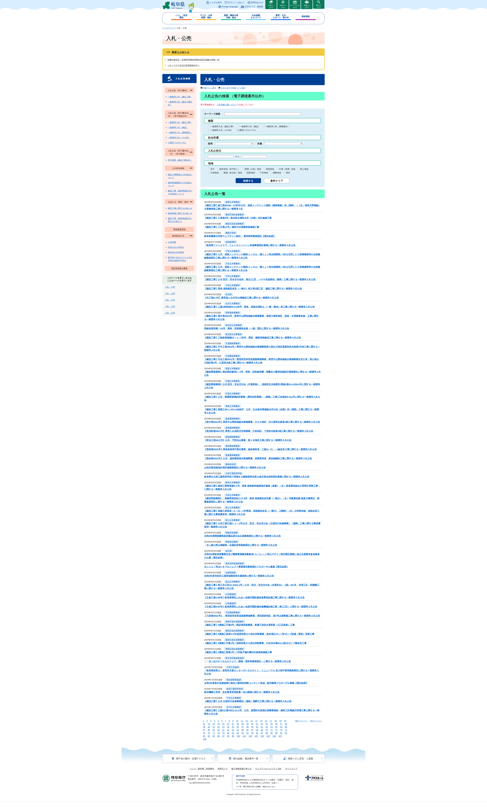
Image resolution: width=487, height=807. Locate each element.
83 (242, 733)
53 (271, 727)
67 (252, 730)
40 (209, 727)
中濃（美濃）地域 (287, 169)
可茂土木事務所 (232, 381)
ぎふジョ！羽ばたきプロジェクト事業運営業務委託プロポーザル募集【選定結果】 (246, 566)
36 (276, 724)
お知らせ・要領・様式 (178, 202)
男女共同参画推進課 (234, 563)
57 (204, 730)
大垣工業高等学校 (233, 473)
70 (267, 730)
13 (251, 721)
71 (271, 730)
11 (242, 721)
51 (262, 727)
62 (228, 730)
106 (274, 736)
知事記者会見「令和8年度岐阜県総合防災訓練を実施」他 (193, 60)
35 (271, 724)
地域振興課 (230, 242)
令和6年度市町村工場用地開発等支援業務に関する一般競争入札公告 (239, 576)
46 (238, 727)
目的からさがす (283, 6)
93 (204, 736)
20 (285, 721)
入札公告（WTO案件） (178, 90)
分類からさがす (271, 6)
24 (218, 724)
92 (286, 733)
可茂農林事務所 (232, 343)
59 (214, 730)
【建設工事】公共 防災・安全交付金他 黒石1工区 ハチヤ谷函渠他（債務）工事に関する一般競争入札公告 (260, 279)
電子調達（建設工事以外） (180, 160)
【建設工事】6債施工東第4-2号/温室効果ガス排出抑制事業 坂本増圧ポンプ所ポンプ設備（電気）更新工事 (259, 634)
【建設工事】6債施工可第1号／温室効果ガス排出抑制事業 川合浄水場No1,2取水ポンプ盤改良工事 (255, 643)
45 (233, 727)
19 (280, 721)
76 (209, 733)
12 (247, 721)
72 (276, 730)
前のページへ (301, 721)
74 (286, 730)
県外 (288, 173)
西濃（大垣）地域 (253, 169)
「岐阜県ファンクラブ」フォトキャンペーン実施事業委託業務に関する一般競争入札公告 (249, 245)
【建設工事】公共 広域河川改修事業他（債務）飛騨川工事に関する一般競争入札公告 (248, 701)
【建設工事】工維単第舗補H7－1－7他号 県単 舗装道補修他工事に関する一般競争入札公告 (252, 337)
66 (247, 730)
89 (271, 733)
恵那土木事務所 (232, 202)
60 (218, 730)
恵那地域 (251, 173)
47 (242, 727)
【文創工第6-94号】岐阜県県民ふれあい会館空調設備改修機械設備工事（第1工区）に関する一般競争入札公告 (260, 606)
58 (209, 730)
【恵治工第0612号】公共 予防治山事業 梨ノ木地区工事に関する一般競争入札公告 (247, 440)
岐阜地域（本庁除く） (230, 169)
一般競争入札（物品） (250, 126)
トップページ (168, 28)
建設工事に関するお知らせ (180, 208)
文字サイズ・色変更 (254, 7)
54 (276, 727)
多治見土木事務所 (233, 325)
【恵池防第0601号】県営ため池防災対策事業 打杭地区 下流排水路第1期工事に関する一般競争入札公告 (258, 431)
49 (252, 727)
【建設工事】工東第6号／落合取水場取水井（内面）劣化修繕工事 (238, 218)
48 (247, 727)
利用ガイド (223, 769)
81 (233, 733)
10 (237, 721)
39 (204, 727)
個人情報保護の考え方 (241, 769)
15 (261, 721)
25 (223, 724)
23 (214, 724)
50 (257, 727)
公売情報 (172, 242)
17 (271, 721)
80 (228, 733)
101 (244, 736)
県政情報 (306, 16)
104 (262, 736)
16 (266, 721)
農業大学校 (230, 233)
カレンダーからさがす (295, 6)
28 (238, 724)
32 (257, 724)
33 (262, 724)
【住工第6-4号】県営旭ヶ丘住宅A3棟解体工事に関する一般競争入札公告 (241, 297)
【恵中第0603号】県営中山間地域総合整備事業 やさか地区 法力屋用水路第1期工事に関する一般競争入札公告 (262, 422)
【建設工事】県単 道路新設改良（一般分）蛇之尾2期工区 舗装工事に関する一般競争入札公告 (253, 288)
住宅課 (228, 294)
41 (214, 727)
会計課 (228, 551)
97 (223, 736)
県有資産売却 (179, 229)
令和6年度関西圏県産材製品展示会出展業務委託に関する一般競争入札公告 (242, 536)
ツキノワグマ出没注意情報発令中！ (183, 65)
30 (247, 724)
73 (281, 730)
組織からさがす (307, 6)
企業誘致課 (230, 573)
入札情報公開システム (227, 105)
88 (267, 733)
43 (223, 727)
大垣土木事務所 (232, 495)
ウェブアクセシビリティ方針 (268, 769)
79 (223, 733)
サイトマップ (291, 769)
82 (238, 733)
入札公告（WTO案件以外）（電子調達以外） (178, 114)
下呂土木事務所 (232, 251)
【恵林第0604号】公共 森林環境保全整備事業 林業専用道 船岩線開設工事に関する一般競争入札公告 (258, 458)
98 (228, 736)
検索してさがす (318, 6)
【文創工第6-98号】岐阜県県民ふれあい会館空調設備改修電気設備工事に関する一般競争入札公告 (254, 597)
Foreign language (230, 7)
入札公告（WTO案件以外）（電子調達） (178, 152)
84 (247, 733)
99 (233, 736)
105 (268, 736)
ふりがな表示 (216, 2)
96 (218, 736)
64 (238, 730)
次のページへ (316, 721)
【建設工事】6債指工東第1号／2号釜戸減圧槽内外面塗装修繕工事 (238, 652)
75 (204, 733)
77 (214, 733)
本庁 (213, 169)
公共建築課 (230, 594)
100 (238, 736)
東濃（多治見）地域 (233, 173)
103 (256, 736)
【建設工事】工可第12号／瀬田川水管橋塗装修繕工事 (231, 227)
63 (233, 730)
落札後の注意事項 (176, 252)
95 (214, 736)
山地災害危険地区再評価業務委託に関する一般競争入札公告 (235, 467)
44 (228, 727)
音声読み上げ (257, 2)
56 (286, 727)
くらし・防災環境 (181, 16)
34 (267, 724)
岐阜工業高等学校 (235, 689)
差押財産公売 (178, 236)
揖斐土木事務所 (232, 368)
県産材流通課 (231, 533)
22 (209, 724)
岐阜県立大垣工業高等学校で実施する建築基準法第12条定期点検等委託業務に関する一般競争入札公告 (256, 476)
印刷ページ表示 (209, 88)
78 (218, 733)
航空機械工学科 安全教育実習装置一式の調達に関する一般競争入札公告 (242, 692)
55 (281, 727)
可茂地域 (215, 173)
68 (257, 730)
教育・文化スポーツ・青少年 (281, 16)
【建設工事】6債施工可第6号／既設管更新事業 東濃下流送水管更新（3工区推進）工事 (249, 625)
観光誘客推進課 (234, 680)
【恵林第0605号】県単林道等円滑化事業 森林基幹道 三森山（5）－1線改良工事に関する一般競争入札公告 (260, 449)
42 (218, 727)
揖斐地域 (270, 169)
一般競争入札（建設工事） (223, 126)
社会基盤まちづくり (256, 16)
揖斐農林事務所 (232, 313)
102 (250, 736)
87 (262, 733)
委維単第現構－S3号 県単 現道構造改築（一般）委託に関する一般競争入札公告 (246, 328)
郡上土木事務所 (232, 508)
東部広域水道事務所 (234, 215)
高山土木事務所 (232, 582)
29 (242, 724)
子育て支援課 (233, 667)
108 (204, 739)
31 (252, 724)
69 (262, 730)
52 (267, 727)
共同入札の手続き (176, 247)
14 (256, 721)
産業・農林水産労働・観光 (231, 16)
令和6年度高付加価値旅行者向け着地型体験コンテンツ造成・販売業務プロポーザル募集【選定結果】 (256, 683)
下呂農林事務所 (232, 612)
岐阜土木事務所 (232, 482)
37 (281, 724)
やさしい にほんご (236, 2)
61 (223, 730)
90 (276, 733)
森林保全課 (230, 464)
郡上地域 (304, 169)
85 (252, 733)
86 (257, 733)
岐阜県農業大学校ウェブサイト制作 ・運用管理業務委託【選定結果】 (240, 236)
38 (286, 724)
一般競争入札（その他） (222, 130)
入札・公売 (170, 287)
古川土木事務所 (232, 303)
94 (209, 736)
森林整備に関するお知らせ (180, 213)
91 (281, 733)
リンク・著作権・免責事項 (202, 769)
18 (275, 721)
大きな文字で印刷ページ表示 (233, 88)
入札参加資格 (178, 168)
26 (228, 724)
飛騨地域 (277, 173)
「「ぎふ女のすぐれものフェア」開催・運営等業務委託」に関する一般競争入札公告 (247, 661)
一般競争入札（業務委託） (277, 126)
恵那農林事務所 (232, 419)
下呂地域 (264, 173)
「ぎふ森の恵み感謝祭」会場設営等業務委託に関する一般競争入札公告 (240, 545)
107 (280, 736)
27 (233, 724)
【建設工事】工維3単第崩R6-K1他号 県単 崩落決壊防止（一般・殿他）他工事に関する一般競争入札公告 (259, 307)
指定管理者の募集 (179, 268)
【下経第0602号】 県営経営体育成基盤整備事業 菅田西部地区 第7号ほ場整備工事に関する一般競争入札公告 (262, 615)
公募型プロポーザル (247, 130)
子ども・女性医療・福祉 (206, 16)
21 (204, 724)
